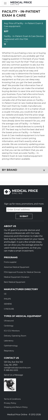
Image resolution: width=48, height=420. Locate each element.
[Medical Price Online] (21, 3)
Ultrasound (9, 321)
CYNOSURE (9, 309)
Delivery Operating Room (15, 336)
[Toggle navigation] (5, 3)
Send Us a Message (13, 375)
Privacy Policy (10, 403)
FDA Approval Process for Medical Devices (22, 272)
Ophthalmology (11, 346)
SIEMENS (8, 304)
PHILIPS (7, 299)
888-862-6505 (12, 370)
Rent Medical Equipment (14, 282)
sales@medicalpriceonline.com (17, 368)
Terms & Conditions (12, 399)
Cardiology (8, 326)
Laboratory (8, 341)
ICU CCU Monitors (12, 331)
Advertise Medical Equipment (16, 267)
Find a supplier (10, 262)
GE (5, 294)
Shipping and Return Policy (16, 407)
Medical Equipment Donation (16, 277)
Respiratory (9, 351)
